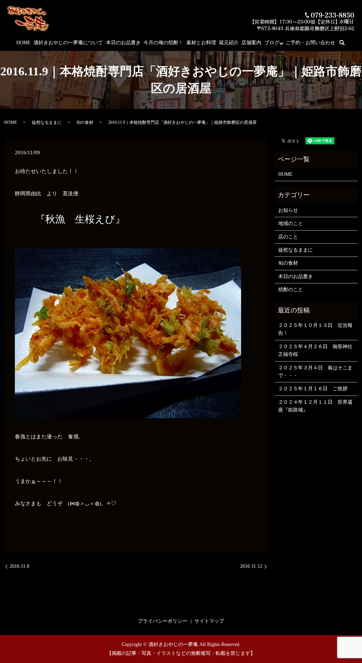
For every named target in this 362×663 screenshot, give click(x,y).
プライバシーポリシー (162, 621)
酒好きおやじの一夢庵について (68, 42)
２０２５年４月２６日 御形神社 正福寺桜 (316, 350)
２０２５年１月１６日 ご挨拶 (313, 388)
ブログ (271, 42)
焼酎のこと (290, 289)
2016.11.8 (19, 566)
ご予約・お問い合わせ (310, 42)
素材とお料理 (201, 42)
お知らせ (288, 210)
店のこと (288, 237)
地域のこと (290, 223)
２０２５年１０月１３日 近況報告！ (315, 329)
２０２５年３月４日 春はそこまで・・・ (315, 371)
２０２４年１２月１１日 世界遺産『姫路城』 (315, 406)
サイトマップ (209, 621)
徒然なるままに (47, 122)
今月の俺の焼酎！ (163, 42)
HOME (23, 42)
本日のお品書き (123, 42)
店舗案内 (251, 42)
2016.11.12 (251, 566)
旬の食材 (84, 122)
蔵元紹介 (229, 42)
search (346, 43)
